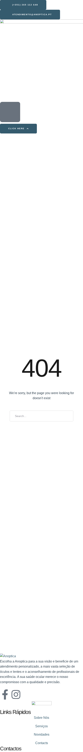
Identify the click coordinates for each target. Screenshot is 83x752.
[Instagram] (16, 694)
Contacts (41, 743)
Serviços (41, 726)
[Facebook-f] (5, 694)
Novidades (41, 734)
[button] (23, 5)
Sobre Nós (41, 717)
